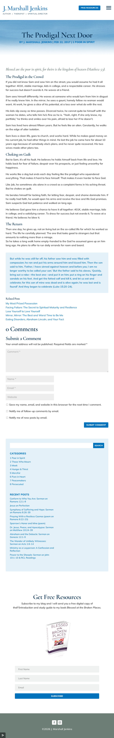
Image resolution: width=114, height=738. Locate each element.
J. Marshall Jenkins (37, 42)
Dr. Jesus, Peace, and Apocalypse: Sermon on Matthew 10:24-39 (32, 529)
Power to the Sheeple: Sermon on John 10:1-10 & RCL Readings (29, 556)
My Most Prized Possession (21, 303)
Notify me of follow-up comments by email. (34, 411)
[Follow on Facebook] (54, 722)
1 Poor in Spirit (84, 42)
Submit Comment (96, 425)
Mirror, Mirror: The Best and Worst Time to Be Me (34, 315)
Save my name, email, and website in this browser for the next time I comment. (55, 404)
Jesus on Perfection (19, 505)
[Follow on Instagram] (60, 722)
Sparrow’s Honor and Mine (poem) (27, 523)
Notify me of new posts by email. (28, 417)
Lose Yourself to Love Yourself (23, 311)
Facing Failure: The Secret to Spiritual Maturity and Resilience (41, 307)
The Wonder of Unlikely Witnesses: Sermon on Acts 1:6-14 (28, 542)
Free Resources (89, 8)
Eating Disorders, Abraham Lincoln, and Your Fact (35, 319)
